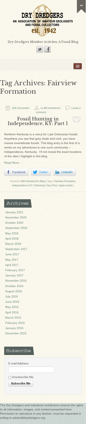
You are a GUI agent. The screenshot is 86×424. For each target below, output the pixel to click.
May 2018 (11, 233)
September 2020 (16, 228)
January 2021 (14, 212)
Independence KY (22, 185)
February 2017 (15, 270)
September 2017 (16, 249)
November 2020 (16, 217)
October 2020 (14, 222)
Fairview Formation (65, 181)
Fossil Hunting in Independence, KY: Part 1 (38, 121)
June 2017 (12, 254)
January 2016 (14, 328)
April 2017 (12, 265)
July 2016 (11, 296)
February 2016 (15, 322)
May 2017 (11, 259)
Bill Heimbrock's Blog (33, 181)
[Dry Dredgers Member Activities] (43, 20)
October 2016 (14, 286)
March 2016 (13, 317)
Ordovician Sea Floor (45, 185)
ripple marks (66, 185)
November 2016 (16, 280)
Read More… (13, 162)
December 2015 (16, 333)
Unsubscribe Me (22, 377)
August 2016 (13, 291)
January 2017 (14, 275)
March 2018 (13, 243)
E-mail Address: (18, 363)
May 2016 (11, 307)
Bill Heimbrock (52, 108)
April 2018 (12, 238)
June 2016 (12, 301)
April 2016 (12, 312)
